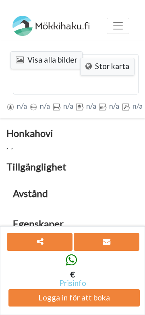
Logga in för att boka (74, 297)
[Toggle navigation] (118, 26)
